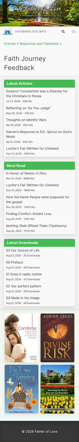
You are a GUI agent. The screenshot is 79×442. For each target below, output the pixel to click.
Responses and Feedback (39, 43)
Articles (10, 43)
